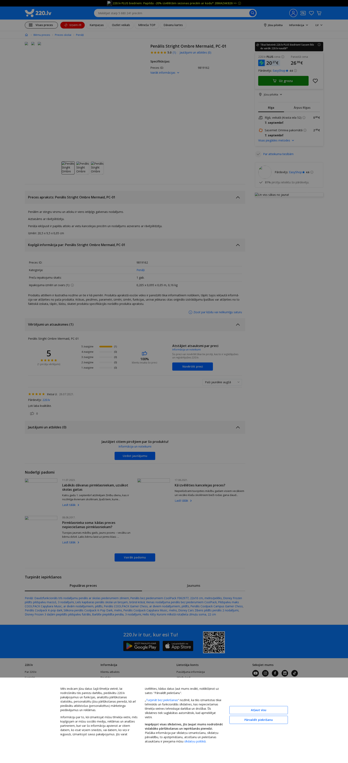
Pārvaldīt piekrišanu (258, 720)
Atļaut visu (258, 710)
